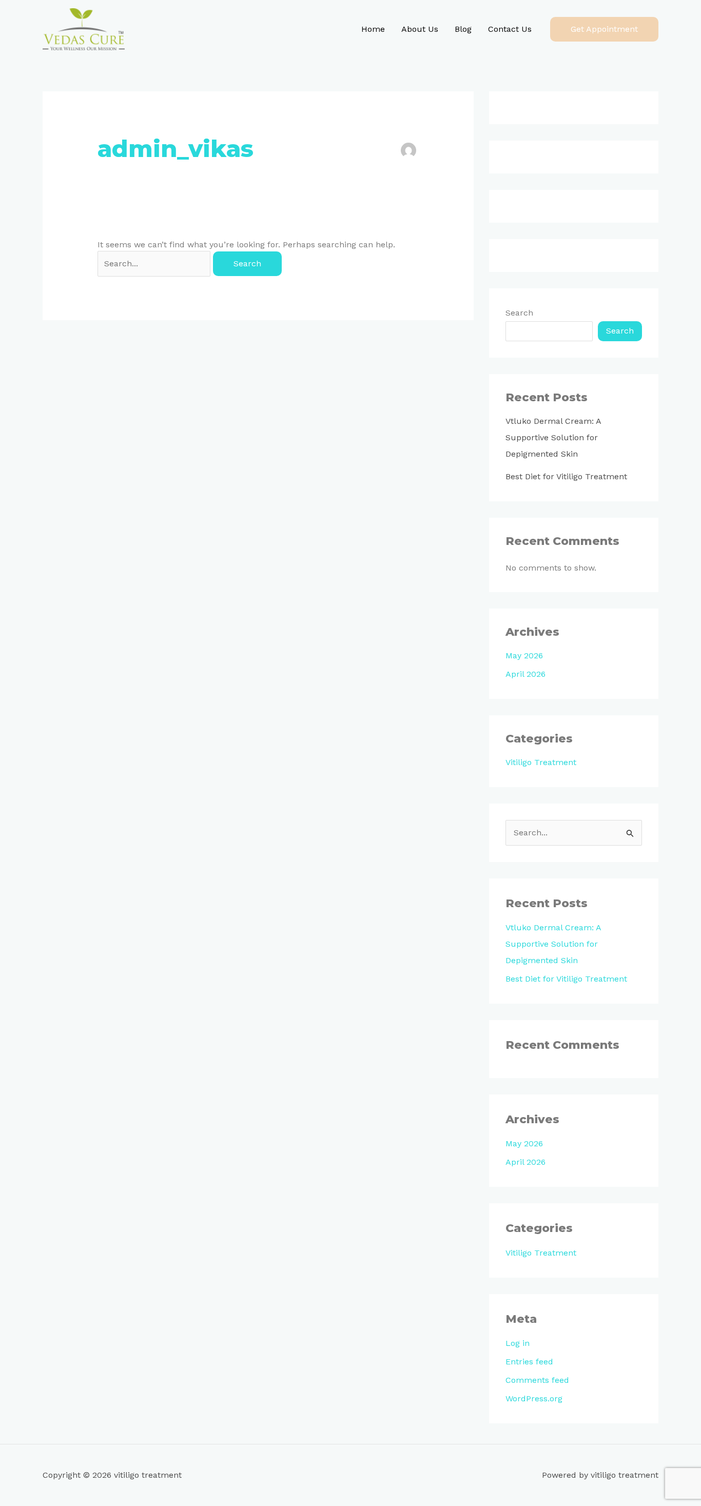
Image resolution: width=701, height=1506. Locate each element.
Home (373, 29)
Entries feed (529, 1361)
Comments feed (537, 1380)
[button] (604, 29)
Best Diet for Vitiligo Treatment (566, 476)
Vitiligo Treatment (540, 762)
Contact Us (510, 29)
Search (519, 313)
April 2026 (525, 674)
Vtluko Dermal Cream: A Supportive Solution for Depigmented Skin (553, 437)
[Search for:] (155, 263)
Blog (463, 29)
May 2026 (524, 655)
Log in (517, 1343)
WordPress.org (533, 1398)
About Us (419, 29)
